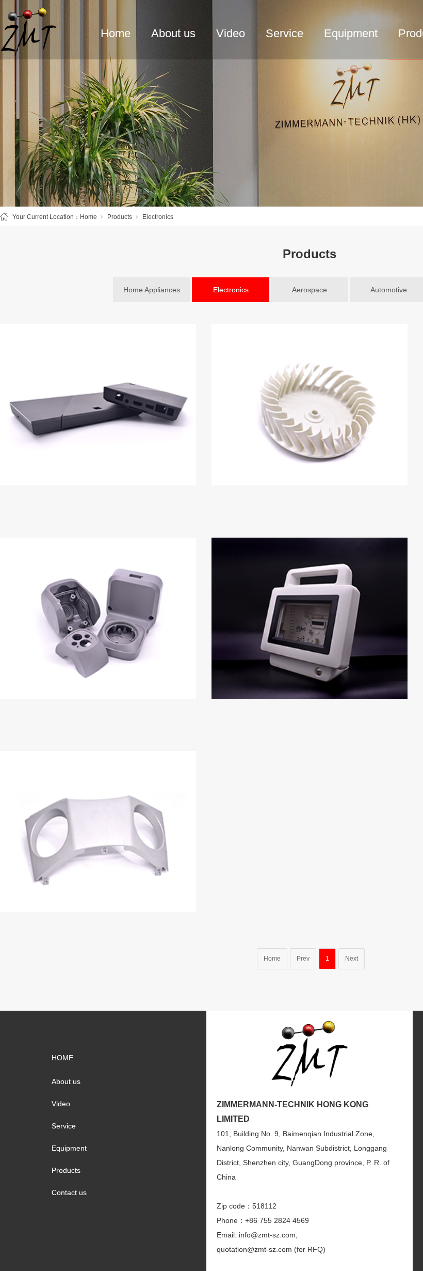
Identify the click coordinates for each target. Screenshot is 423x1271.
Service (284, 33)
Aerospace (309, 290)
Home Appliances (151, 290)
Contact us (69, 1192)
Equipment (351, 33)
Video (230, 33)
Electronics (231, 290)
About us (173, 33)
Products (119, 217)
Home (116, 33)
